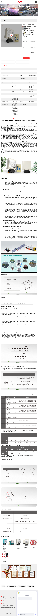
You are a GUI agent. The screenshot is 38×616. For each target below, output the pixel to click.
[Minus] (35, 592)
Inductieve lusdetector (11, 586)
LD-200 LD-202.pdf (15, 72)
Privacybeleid (4, 613)
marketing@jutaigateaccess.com (8, 605)
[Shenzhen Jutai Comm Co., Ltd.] (19, 2)
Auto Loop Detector (22, 586)
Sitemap (8, 613)
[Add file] (18, 614)
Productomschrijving (22, 62)
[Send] (35, 614)
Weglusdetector (31, 586)
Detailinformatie (8, 62)
